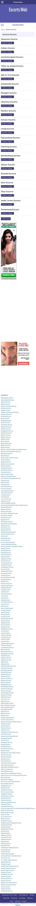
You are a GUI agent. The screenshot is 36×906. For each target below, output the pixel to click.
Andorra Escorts (6, 408)
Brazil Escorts (5, 455)
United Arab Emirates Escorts (10, 866)
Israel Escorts (5, 604)
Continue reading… (7, 43)
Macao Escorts (5, 649)
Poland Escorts (5, 744)
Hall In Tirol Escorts (10, 75)
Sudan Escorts (5, 818)
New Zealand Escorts (7, 707)
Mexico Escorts (5, 676)
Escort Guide (16, 903)
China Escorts (5, 484)
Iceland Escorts (5, 590)
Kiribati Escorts (5, 623)
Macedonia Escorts (7, 651)
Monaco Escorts (6, 682)
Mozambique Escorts (7, 693)
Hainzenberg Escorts (10, 138)
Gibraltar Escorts (6, 559)
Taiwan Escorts (5, 833)
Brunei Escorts (5, 459)
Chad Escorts (5, 480)
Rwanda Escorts (6, 761)
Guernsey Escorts (6, 573)
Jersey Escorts (5, 614)
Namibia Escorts (6, 697)
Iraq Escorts (4, 598)
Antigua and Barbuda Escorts (10, 412)
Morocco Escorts (6, 691)
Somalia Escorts (6, 804)
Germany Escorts (6, 554)
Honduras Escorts (6, 583)
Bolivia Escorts (5, 447)
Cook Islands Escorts (7, 491)
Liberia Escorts (5, 639)
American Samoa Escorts (8, 406)
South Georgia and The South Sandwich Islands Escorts (18, 808)
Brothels (32, 895)
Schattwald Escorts (10, 84)
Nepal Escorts (5, 701)
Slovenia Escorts (6, 800)
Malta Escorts (5, 664)
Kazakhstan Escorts (7, 618)
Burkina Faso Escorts (7, 464)
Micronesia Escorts (6, 678)
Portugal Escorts (6, 746)
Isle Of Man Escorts (7, 602)
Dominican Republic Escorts (9, 513)
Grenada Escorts (6, 565)
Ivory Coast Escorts (7, 608)
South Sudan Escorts (7, 812)
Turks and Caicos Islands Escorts (11, 856)
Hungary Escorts (6, 587)
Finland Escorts (5, 538)
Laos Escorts (5, 631)
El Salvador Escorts (7, 521)
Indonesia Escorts (6, 594)
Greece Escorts (5, 561)
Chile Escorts (5, 482)
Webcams (30, 898)
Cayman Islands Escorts (8, 476)
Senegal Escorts (6, 785)
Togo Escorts (5, 841)
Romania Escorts (6, 757)
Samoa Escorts (5, 777)
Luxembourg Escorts (7, 647)
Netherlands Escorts (7, 703)
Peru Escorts (5, 740)
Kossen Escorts (8, 120)
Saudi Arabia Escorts (7, 783)
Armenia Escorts (6, 416)
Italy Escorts (4, 606)
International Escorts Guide (9, 895)
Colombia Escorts (6, 486)
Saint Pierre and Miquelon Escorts (11, 773)
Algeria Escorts (5, 404)
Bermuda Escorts (6, 443)
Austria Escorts (5, 422)
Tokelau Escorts (6, 843)
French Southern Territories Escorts (12, 546)
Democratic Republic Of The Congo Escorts (14, 505)
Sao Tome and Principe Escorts (10, 781)
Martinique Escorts (6, 668)
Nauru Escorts (5, 699)
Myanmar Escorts (6, 695)
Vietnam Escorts (6, 880)
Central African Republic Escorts (10, 478)
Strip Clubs (6, 898)
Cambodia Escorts (6, 468)
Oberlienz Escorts (9, 102)
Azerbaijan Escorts (6, 424)
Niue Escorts (5, 715)
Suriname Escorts (6, 821)
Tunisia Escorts (5, 849)
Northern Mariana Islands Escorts (11, 722)
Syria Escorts (5, 831)
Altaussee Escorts (9, 39)
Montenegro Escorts (7, 686)
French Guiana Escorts (8, 542)
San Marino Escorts (7, 779)
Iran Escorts (4, 596)
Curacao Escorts (6, 499)
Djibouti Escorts (5, 509)
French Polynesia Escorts (8, 544)
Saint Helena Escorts (7, 765)
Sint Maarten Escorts (7, 796)
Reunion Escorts (6, 755)
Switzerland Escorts (7, 829)
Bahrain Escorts (6, 429)
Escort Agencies (23, 895)
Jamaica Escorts (6, 610)
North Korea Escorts (7, 719)
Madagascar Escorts (7, 653)
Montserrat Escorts (6, 688)
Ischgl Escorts (7, 129)
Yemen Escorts (5, 887)
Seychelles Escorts (6, 790)
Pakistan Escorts (6, 728)
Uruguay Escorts (6, 872)
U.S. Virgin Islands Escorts (9, 860)
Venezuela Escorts (6, 878)
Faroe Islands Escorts (7, 534)
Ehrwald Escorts (8, 174)
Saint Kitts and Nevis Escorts (9, 767)
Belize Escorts (5, 439)
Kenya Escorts (5, 620)
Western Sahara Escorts (8, 884)
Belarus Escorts (5, 435)
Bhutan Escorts (5, 445)
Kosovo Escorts (5, 625)
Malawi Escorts (5, 655)
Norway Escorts (5, 724)
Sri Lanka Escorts (6, 816)
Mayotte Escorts (6, 674)
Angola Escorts (5, 410)
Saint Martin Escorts (7, 771)
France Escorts (5, 540)
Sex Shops (22, 898)
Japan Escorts (5, 612)
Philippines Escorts (6, 742)
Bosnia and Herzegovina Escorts (11, 451)
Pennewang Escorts (10, 209)
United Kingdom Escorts (8, 868)
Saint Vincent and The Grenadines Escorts (14, 775)
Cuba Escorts (5, 497)
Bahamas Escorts (6, 427)
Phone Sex (14, 898)
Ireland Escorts (5, 600)
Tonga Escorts (5, 845)
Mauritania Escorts (6, 670)
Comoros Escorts (6, 488)
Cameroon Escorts (6, 470)
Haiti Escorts (5, 581)
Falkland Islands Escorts (8, 532)
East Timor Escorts (6, 515)
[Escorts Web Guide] (18, 12)
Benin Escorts (5, 441)
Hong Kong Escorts (7, 585)
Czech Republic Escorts (8, 503)
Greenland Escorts (6, 563)
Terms (11, 901)
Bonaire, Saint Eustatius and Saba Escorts (14, 449)
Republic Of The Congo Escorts (10, 752)
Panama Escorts (6, 734)
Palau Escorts (5, 730)
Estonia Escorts (5, 528)
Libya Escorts (5, 641)
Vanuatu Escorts (6, 876)
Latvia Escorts (5, 633)
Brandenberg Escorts (10, 156)
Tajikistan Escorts (6, 835)
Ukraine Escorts (6, 864)
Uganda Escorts (6, 862)
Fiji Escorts (4, 536)
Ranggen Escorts (9, 93)
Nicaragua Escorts (6, 709)
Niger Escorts (5, 711)
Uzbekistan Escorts (7, 874)
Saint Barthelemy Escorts (8, 763)
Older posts (6, 219)
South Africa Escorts (7, 806)
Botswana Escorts (6, 453)
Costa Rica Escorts (6, 493)
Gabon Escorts (5, 548)
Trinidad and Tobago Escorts (9, 847)
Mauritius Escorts (6, 672)
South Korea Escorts (7, 810)
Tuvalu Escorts (5, 858)
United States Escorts (7, 870)
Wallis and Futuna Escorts (9, 882)
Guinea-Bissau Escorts (8, 577)
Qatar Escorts (5, 750)
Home (3, 29)
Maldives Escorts (6, 660)
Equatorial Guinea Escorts (9, 523)
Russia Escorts (5, 759)
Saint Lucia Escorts (7, 769)
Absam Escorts (8, 165)
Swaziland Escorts (6, 825)
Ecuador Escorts (6, 517)
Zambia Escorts (5, 889)
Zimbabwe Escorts (6, 891)
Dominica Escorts (6, 511)
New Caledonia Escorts (8, 705)
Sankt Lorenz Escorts (11, 201)
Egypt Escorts (5, 519)
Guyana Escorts (6, 579)
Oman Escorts (5, 726)
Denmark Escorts (6, 507)
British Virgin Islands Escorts (9, 457)
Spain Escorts (5, 814)
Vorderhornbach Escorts (12, 57)
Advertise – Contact (20, 901)
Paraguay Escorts (6, 738)
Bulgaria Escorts (6, 462)
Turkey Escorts (5, 851)
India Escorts (5, 592)
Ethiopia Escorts (6, 530)
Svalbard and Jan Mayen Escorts (11, 823)
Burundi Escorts (6, 466)
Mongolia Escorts (6, 684)
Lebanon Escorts (6, 635)
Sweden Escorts (6, 827)
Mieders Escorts (8, 111)
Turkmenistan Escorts (7, 854)
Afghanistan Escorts (7, 398)
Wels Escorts (7, 183)
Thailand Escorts (6, 839)
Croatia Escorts (5, 495)
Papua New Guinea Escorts (9, 736)
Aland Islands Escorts (7, 400)
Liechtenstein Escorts (7, 643)
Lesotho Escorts (6, 637)
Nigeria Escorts (5, 713)
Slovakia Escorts (6, 798)
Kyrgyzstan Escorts (7, 629)
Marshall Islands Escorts (8, 666)
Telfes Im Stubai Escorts (12, 66)
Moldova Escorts (6, 680)
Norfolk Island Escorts (7, 717)
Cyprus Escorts (5, 501)
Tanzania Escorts (6, 837)
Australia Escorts (6, 420)
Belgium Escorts (6, 437)
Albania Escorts (5, 402)
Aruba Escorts (5, 418)
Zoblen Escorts (8, 48)
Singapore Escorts (6, 794)
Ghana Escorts (5, 556)
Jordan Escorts (5, 616)
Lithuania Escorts (6, 645)
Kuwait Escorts (5, 627)
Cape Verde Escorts (7, 474)
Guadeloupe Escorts (7, 567)
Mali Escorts (4, 662)
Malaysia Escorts (6, 658)
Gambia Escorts (6, 550)
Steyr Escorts (7, 192)
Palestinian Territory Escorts (9, 732)
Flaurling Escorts (9, 147)
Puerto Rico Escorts (7, 748)
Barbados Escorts (6, 433)
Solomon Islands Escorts (8, 802)
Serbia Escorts (5, 787)
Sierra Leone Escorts (7, 792)
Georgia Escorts (6, 552)
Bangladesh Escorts (7, 431)
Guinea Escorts (5, 575)
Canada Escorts (6, 472)
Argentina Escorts (6, 414)
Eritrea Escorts (5, 526)
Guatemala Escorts (7, 571)
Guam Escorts (5, 569)
